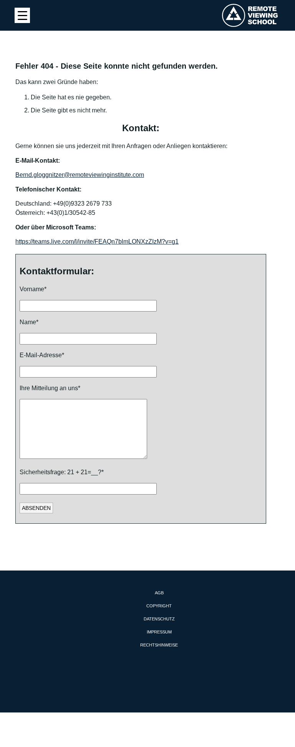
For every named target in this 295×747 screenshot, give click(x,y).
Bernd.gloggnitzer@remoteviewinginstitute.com (79, 174)
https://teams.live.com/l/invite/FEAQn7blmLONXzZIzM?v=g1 (97, 241)
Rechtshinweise (159, 645)
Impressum (159, 632)
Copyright (159, 606)
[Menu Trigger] (22, 15)
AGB (159, 592)
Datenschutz (159, 619)
